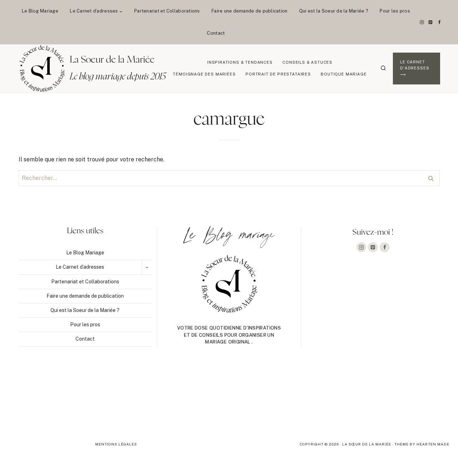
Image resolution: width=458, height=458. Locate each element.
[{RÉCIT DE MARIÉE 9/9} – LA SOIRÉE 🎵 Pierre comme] (45, 399)
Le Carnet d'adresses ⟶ (414, 68)
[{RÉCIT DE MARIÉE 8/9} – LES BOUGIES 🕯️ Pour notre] (137, 399)
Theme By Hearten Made (421, 444)
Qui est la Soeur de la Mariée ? (333, 11)
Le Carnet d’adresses (80, 267)
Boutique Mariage (343, 74)
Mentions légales (116, 444)
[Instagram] (422, 22)
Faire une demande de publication (249, 11)
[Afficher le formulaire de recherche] (383, 68)
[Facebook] (439, 22)
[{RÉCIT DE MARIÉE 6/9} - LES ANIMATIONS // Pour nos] (320, 399)
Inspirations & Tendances (240, 62)
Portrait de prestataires (278, 74)
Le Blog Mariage (40, 11)
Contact (216, 33)
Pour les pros (395, 11)
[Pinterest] (430, 22)
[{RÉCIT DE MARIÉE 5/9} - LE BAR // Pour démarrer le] (412, 399)
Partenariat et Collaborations (167, 11)
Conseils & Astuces (307, 62)
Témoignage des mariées (204, 74)
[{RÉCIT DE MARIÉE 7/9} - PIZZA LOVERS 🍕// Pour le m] (229, 399)
